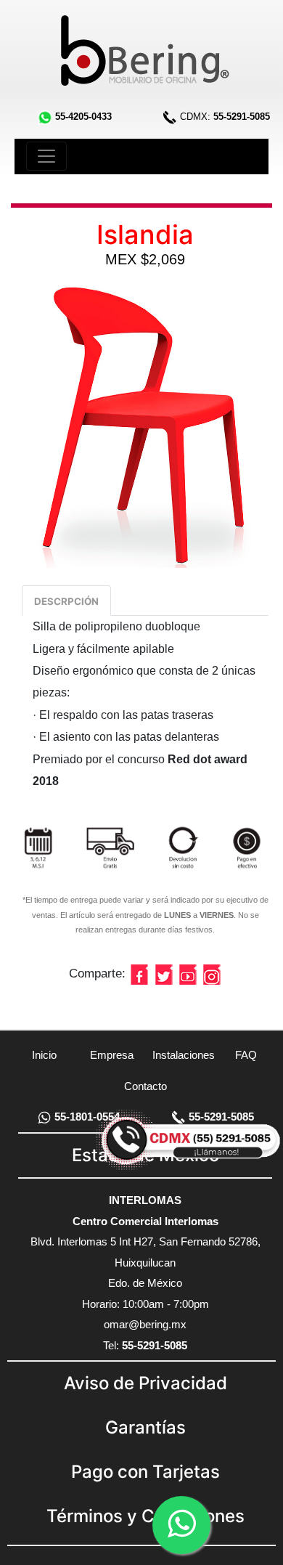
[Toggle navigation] (46, 156)
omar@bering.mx (145, 1324)
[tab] (66, 600)
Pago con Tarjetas (145, 1471)
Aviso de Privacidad (145, 1383)
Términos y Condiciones (145, 1516)
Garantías (145, 1427)
